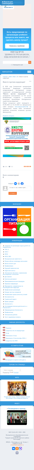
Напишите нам (18, 65)
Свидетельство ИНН (11, 340)
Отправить (13, 193)
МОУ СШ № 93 (17, 52)
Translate (16, 372)
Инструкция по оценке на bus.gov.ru (15, 360)
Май (14, 76)
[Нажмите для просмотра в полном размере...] (17, 158)
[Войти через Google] (18, 183)
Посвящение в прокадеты (18, 408)
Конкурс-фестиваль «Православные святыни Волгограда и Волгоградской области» (17, 397)
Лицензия (8, 328)
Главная (5, 76)
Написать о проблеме (17, 46)
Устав (7, 333)
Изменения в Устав (11, 335)
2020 (10, 76)
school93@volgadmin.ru (17, 445)
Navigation (7, 72)
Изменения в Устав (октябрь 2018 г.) (15, 338)
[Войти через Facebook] (22, 183)
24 (17, 76)
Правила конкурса (8, 116)
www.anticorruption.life (21, 106)
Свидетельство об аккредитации (14, 330)
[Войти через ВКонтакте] (15, 183)
